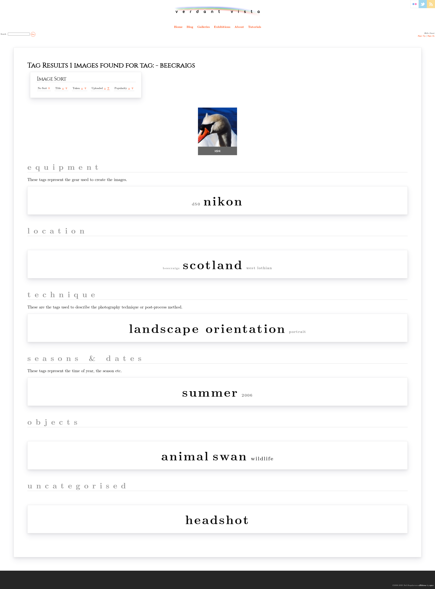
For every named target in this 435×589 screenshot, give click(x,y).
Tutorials (254, 27)
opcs (431, 585)
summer (210, 392)
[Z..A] (66, 88)
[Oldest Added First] (105, 88)
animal (185, 455)
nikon (223, 200)
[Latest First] (85, 88)
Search (4, 33)
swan (230, 455)
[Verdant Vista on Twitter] (423, 7)
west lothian (259, 267)
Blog (190, 27)
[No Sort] (49, 88)
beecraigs (171, 268)
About (239, 27)
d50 (196, 204)
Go (33, 34)
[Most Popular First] (132, 88)
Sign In (430, 35)
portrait (297, 331)
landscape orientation (207, 328)
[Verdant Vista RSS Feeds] (431, 7)
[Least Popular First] (129, 88)
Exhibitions (222, 27)
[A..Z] (63, 88)
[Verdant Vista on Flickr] (415, 7)
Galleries (203, 27)
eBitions (422, 585)
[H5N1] (217, 146)
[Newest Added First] (108, 88)
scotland (213, 264)
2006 (247, 395)
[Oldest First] (82, 88)
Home (178, 27)
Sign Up (421, 35)
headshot (217, 519)
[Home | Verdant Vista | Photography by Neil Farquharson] (217, 11)
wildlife (262, 458)
